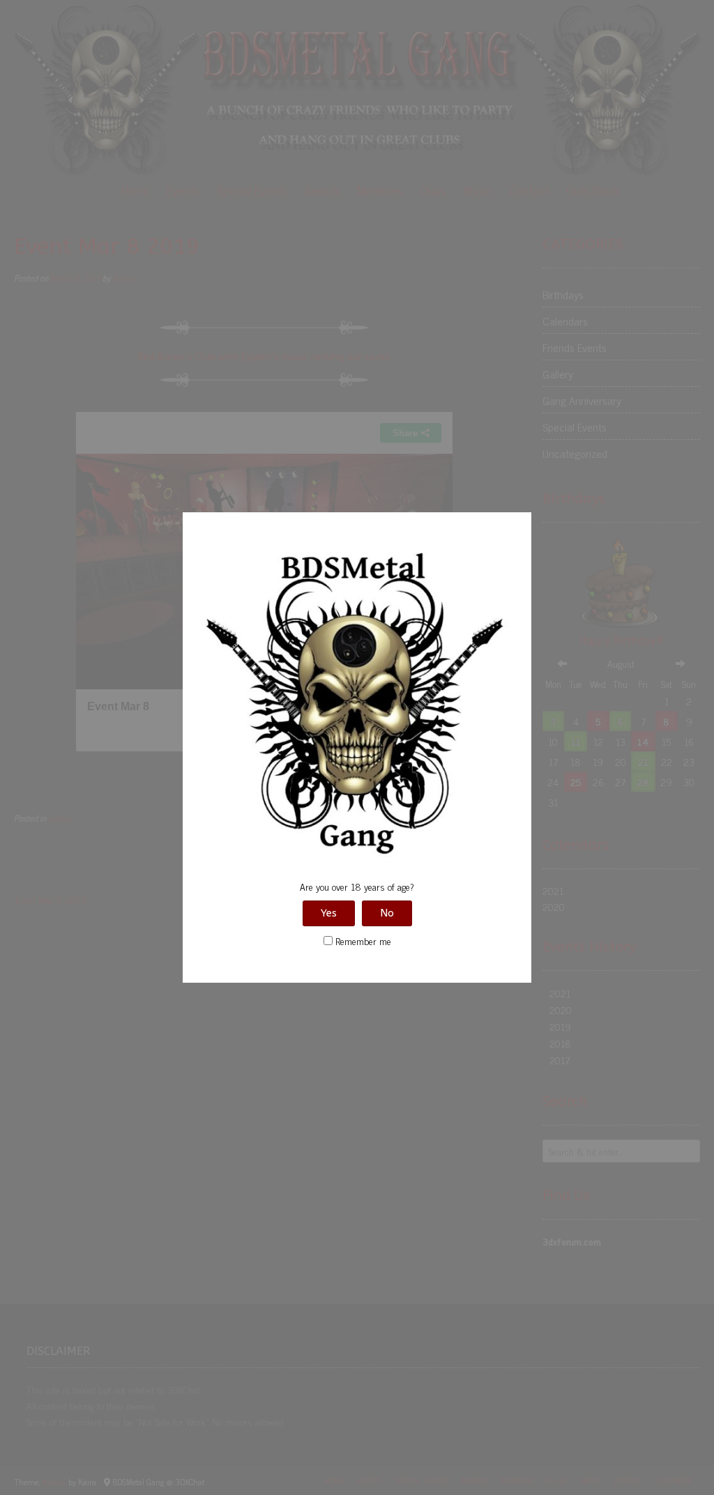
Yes (329, 913)
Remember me (362, 941)
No (387, 913)
